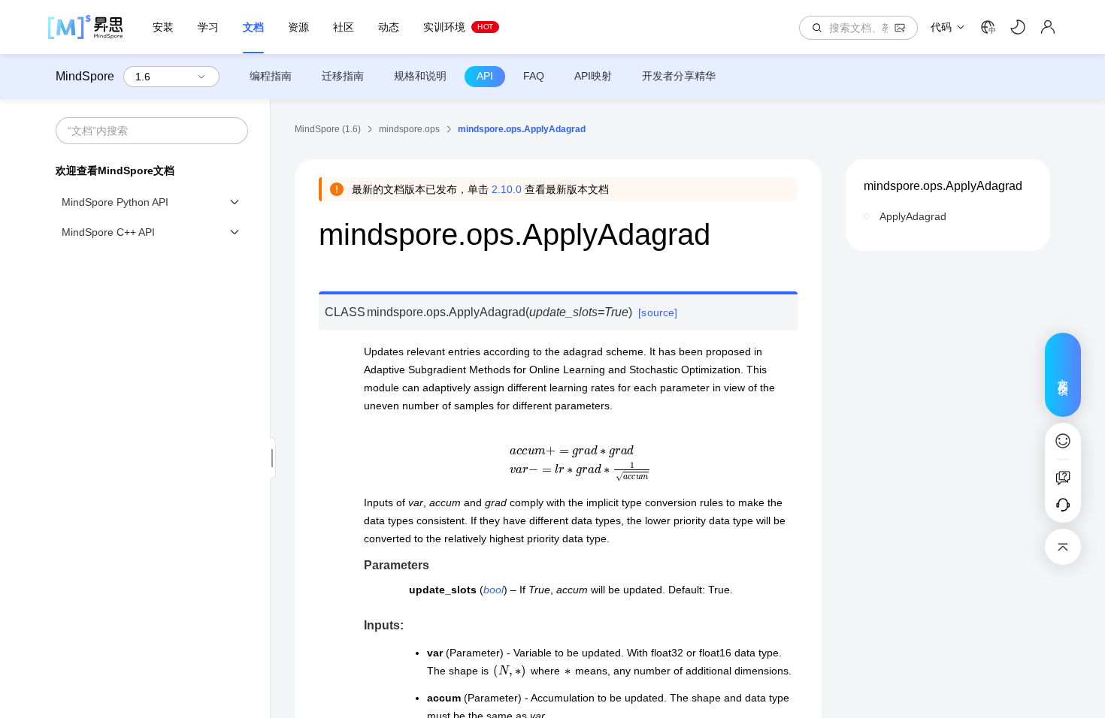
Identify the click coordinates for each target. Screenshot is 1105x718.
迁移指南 (343, 76)
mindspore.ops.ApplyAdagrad (943, 186)
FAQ (533, 76)
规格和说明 (420, 76)
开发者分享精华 (679, 76)
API (485, 76)
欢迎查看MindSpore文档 (115, 170)
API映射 (593, 76)
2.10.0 (507, 189)
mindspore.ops (409, 129)
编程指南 (271, 76)
